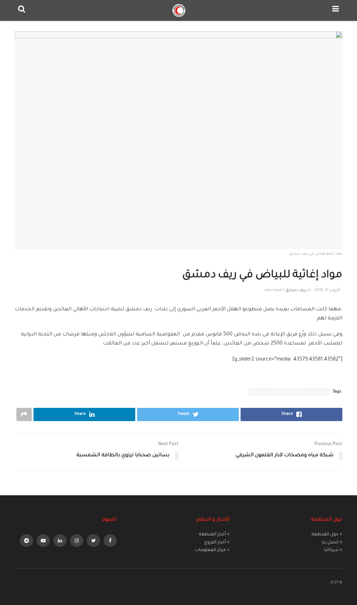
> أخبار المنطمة (214, 534)
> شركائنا (333, 550)
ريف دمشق (295, 290)
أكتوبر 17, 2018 (327, 290)
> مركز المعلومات (212, 550)
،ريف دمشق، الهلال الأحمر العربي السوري (289, 392)
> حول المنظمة (327, 534)
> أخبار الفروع (217, 542)
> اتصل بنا (332, 542)
